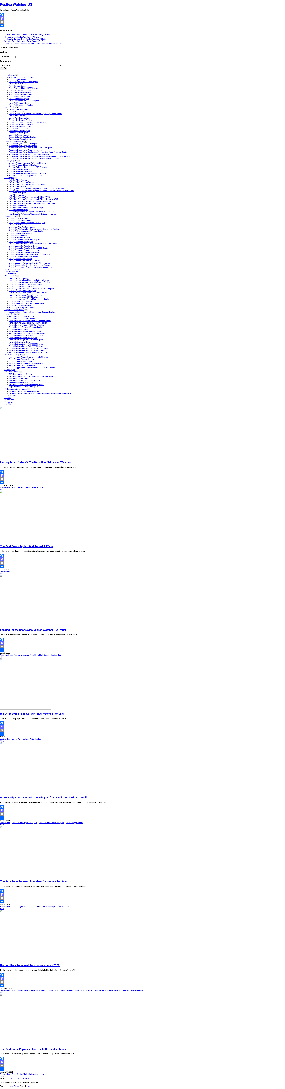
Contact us (8, 402)
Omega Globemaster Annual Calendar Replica (26, 231)
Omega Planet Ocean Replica (20, 233)
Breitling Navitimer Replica (19, 169)
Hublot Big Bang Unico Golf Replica (22, 291)
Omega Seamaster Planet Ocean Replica (24, 252)
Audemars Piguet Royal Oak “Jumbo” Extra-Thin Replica (30, 148)
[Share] (142, 25)
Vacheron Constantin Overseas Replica (24, 391)
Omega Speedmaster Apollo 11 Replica (24, 261)
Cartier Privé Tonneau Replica (20, 120)
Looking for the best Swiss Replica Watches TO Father (25, 39)
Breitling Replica (10, 161)
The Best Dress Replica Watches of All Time (21, 37)
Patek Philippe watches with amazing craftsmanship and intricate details (32, 43)
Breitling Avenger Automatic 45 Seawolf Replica (27, 163)
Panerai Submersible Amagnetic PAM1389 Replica (28, 348)
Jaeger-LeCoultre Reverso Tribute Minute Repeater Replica (32, 312)
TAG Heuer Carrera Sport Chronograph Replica (26, 385)
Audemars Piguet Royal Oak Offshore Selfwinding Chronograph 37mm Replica (39, 156)
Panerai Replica (10, 314)
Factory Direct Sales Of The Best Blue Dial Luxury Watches (27, 35)
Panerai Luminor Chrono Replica (21, 316)
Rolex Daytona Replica (17, 86)
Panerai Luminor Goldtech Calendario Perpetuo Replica (30, 321)
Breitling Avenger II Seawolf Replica (23, 165)
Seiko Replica (9, 370)
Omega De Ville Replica (18, 225)
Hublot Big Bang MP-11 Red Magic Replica (25, 284)
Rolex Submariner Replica (19, 99)
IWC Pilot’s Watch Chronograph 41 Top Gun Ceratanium (30, 201)
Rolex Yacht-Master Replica (19, 103)
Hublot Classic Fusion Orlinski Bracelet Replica (27, 303)
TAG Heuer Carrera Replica (19, 378)
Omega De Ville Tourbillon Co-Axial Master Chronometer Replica (34, 229)
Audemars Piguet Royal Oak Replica (23, 146)
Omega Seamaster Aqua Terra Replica (23, 246)
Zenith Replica (10, 396)
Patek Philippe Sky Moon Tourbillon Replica (26, 363)
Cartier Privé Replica (17, 116)
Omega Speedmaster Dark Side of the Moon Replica (29, 263)
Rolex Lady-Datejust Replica (20, 92)
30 (21, 1078)
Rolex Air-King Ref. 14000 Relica (21, 77)
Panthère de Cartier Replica (19, 131)
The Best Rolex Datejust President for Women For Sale (33, 881)
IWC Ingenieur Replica (17, 193)
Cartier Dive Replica (16, 112)
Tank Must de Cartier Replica (20, 139)
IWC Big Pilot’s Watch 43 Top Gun (22, 186)
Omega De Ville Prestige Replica (22, 227)
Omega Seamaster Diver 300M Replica (24, 250)
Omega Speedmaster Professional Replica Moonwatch (30, 267)
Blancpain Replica (11, 271)
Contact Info (9, 400)
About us (7, 398)
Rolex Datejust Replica (17, 80)
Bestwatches (5, 487)
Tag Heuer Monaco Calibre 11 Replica (23, 387)
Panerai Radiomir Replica (18, 329)
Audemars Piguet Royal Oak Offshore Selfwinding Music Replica (34, 158)
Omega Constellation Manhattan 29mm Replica (27, 223)
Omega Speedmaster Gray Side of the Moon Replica (29, 265)
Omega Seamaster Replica (19, 237)
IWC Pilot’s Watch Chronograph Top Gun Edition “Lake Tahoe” (32, 203)
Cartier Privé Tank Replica (19, 118)
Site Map (7, 404)
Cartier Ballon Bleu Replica (19, 109)
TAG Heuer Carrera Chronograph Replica (24, 380)
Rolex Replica (9, 75)
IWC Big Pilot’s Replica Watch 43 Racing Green (27, 184)
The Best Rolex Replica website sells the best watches (33, 1049)
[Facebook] (142, 14)
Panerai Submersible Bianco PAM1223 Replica (27, 350)
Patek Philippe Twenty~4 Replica (22, 365)
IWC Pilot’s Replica (16, 195)
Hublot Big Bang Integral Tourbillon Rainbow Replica (29, 280)
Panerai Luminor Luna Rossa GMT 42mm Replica (28, 323)
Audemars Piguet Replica (14, 141)
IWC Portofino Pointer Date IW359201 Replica (27, 208)
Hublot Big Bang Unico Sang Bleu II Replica (25, 295)
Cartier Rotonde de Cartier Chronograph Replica (27, 122)
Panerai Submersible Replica (20, 342)
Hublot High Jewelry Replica (20, 305)
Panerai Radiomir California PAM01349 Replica (27, 333)
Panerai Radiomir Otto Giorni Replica (23, 338)
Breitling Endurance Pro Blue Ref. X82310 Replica (28, 167)
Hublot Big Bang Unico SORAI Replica (23, 297)
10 (17, 1078)
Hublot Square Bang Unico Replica (22, 308)
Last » (26, 1078)
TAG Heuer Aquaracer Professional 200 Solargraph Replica (31, 376)
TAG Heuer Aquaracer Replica (20, 374)
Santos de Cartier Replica (19, 135)
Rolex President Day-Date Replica (94, 990)
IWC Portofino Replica (17, 205)
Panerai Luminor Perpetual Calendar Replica (26, 327)
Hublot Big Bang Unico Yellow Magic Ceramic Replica (29, 299)
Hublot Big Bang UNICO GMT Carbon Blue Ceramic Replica (31, 288)
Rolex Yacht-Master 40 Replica (21, 105)
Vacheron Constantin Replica (15, 389)
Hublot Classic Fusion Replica (20, 301)
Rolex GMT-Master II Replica (20, 90)
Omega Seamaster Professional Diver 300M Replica (29, 254)
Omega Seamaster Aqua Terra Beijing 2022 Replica (28, 248)
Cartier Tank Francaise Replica (20, 126)
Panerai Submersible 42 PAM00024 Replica (26, 344)
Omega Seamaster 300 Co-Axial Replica (24, 240)
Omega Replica (10, 216)
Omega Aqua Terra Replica (19, 218)
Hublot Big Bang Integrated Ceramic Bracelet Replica (29, 282)
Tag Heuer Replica (11, 372)
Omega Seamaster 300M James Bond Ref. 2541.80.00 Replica (33, 244)
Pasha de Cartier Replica (18, 133)
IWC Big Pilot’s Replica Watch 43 (21, 182)
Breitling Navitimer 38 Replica (20, 171)
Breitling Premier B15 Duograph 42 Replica (25, 176)
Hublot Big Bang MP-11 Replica (21, 286)
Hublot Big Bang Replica (18, 278)
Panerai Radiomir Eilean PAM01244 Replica (26, 336)
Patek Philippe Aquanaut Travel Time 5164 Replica (28, 357)
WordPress (14, 1086)
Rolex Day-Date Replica (18, 84)
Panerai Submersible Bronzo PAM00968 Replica (28, 352)
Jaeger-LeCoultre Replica (14, 310)
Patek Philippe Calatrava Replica (21, 359)
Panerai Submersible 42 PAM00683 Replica (26, 346)
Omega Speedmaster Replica (20, 259)
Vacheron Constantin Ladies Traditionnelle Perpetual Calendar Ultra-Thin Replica (40, 393)
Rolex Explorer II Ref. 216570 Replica (23, 88)
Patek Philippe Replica (13, 355)
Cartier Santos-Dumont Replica (21, 124)
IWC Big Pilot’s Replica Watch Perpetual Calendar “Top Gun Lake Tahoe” (36, 189)
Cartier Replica (10, 107)
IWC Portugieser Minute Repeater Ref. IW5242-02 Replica (31, 212)
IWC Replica (9, 178)
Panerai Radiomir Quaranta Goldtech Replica (26, 340)
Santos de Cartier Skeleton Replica (22, 137)
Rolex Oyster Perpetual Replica (21, 94)
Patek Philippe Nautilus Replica (21, 361)
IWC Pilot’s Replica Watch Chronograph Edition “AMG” (29, 197)
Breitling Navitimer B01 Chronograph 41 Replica (27, 173)
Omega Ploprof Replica (18, 235)
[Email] (142, 22)
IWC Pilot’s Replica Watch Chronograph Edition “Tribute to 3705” (33, 199)
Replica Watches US (16, 4)
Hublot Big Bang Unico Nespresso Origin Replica (28, 293)
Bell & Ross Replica (12, 269)
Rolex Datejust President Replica (25, 907)
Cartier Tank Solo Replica (18, 129)
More (2, 490)
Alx (29, 1086)
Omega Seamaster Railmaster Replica (23, 257)
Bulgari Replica (10, 273)
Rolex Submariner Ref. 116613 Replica (24, 101)
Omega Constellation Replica (20, 220)
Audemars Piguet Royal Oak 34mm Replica (25, 150)
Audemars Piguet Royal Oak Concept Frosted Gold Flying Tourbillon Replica (38, 152)
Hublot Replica (10, 276)
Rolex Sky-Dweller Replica (19, 97)
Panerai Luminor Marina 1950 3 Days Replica (26, 325)
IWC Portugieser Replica (18, 210)
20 (19, 1078)
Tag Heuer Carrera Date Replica (21, 383)
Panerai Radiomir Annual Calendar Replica (25, 331)
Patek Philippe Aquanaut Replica (24, 823)
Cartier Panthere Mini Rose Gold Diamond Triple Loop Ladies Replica (35, 114)
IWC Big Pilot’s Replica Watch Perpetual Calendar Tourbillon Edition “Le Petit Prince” (41, 191)
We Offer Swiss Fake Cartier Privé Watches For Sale (24, 41)
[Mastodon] (142, 18)
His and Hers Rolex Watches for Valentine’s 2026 (30, 965)
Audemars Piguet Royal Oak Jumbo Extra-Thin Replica (30, 154)
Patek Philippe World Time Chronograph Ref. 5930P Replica (32, 368)
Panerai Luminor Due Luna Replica (22, 319)
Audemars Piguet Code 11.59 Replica (23, 144)
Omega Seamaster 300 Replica (21, 242)
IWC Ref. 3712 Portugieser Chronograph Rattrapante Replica (32, 214)
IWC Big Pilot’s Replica (18, 180)
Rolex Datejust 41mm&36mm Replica (23, 82)
